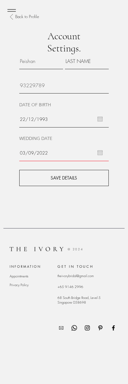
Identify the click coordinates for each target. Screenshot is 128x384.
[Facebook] (113, 327)
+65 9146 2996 (70, 286)
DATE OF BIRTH (35, 105)
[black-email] (61, 327)
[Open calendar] (100, 119)
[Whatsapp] (74, 327)
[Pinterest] (100, 327)
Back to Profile (27, 16)
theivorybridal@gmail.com (75, 275)
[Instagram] (87, 327)
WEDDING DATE (35, 138)
